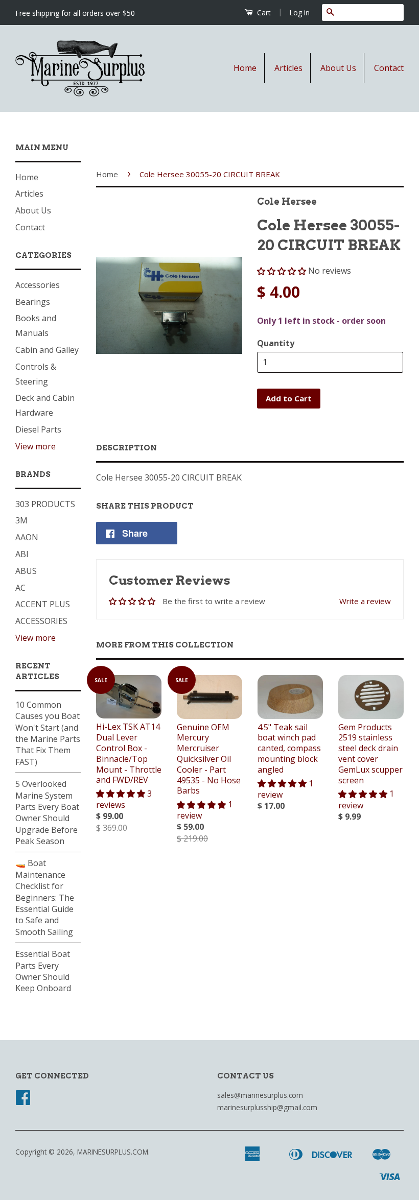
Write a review (365, 601)
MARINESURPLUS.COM (112, 1152)
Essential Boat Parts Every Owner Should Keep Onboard (43, 971)
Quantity (275, 343)
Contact (389, 68)
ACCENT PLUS (42, 604)
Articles (288, 68)
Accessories (37, 285)
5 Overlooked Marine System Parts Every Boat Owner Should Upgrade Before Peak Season (47, 812)
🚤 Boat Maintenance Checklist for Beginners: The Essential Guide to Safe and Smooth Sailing (44, 897)
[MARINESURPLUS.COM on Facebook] (23, 1101)
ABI (22, 554)
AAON (26, 537)
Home (245, 68)
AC (20, 587)
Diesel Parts (38, 429)
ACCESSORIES (41, 621)
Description (126, 447)
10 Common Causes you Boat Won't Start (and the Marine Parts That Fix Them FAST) (47, 733)
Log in (299, 12)
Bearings (32, 301)
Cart (263, 12)
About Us (338, 68)
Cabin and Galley (47, 349)
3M (21, 520)
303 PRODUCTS (45, 504)
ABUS (26, 571)
